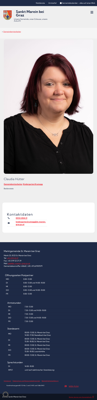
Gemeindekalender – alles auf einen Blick (78, 3)
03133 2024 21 (21, 218)
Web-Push (72, 386)
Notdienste (40, 3)
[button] (5, 394)
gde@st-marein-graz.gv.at (19, 263)
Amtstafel (52, 3)
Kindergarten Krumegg (33, 184)
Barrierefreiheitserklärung (50, 381)
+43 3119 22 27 (12, 258)
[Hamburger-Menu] (92, 12)
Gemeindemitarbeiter (12, 31)
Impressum (7, 381)
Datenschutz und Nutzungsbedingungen (26, 381)
